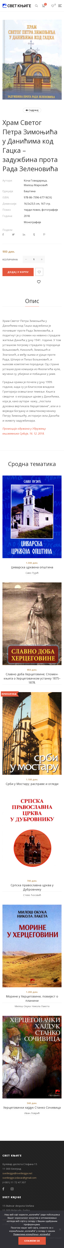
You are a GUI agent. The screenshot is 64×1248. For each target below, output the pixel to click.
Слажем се (32, 1240)
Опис (32, 301)
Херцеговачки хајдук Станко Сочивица (32, 1107)
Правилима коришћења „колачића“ (31, 1234)
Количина (10, 259)
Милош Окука (23, 1006)
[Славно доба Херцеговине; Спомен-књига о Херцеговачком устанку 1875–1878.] (32, 623)
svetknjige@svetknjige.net (17, 1173)
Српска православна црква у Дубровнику (32, 887)
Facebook (3, 1189)
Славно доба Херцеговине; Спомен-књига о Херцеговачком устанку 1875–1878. (32, 678)
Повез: (6, 210)
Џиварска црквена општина (32, 567)
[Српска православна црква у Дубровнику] (32, 834)
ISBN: (5, 197)
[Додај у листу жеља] (39, 272)
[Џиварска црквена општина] (32, 517)
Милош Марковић (36, 185)
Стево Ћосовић (32, 895)
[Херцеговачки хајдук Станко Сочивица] (32, 1057)
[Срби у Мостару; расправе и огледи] (32, 733)
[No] (60, 1229)
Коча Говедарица (35, 180)
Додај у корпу (18, 272)
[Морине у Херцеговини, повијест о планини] (32, 946)
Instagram (12, 1189)
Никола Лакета (40, 1006)
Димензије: (9, 203)
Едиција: (7, 191)
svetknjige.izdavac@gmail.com (19, 1177)
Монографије (32, 222)
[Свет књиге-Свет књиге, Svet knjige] (16, 5)
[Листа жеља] (52, 5)
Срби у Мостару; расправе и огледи (32, 784)
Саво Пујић (32, 572)
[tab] (32, 301)
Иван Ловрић (32, 1113)
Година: (7, 216)
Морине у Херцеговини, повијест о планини (32, 998)
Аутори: (7, 180)
